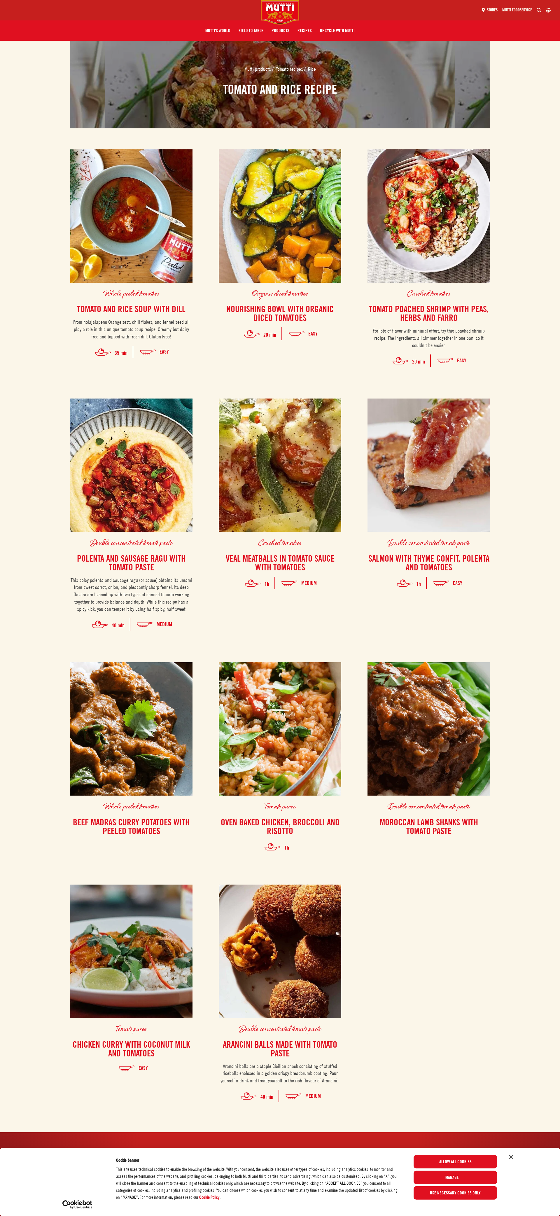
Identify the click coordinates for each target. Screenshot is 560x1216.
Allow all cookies (455, 1161)
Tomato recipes (290, 69)
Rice (312, 69)
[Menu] (132, 10)
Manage (452, 1177)
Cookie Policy (209, 1197)
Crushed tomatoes (428, 293)
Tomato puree (280, 806)
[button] (218, 30)
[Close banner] (511, 1157)
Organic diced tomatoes (280, 293)
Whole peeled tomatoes (131, 293)
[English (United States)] (548, 10)
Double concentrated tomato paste (131, 542)
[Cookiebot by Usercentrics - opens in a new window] (77, 1204)
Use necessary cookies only (455, 1193)
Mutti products (258, 69)
